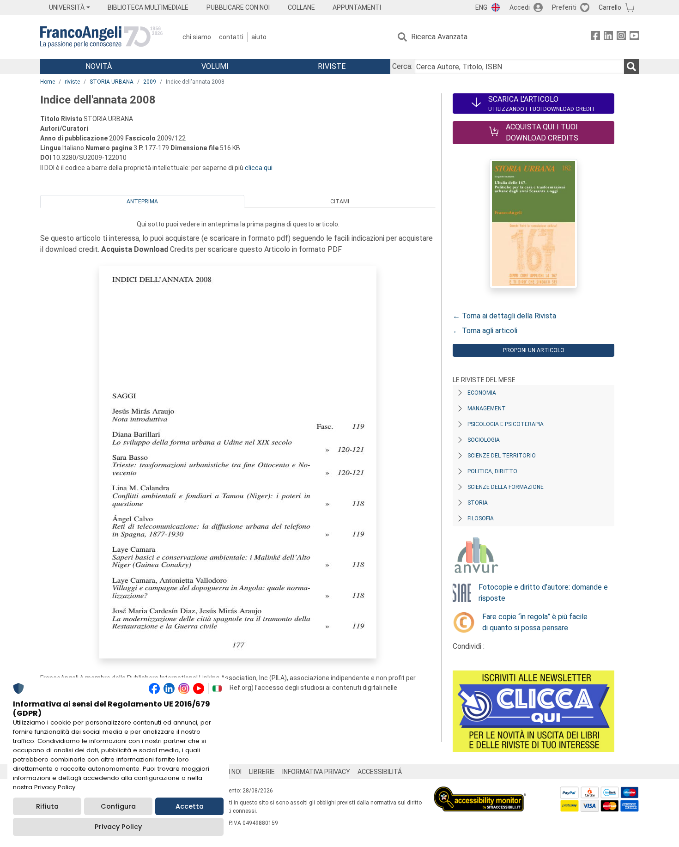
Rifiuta (47, 806)
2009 (149, 82)
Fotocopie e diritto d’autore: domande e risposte (543, 593)
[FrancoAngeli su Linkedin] (608, 37)
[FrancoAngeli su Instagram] (621, 37)
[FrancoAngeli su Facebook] (595, 37)
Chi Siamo (196, 37)
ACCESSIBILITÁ (380, 771)
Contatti (231, 37)
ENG (481, 7)
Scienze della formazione (505, 487)
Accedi (519, 7)
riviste (72, 82)
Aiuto (259, 37)
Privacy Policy (118, 826)
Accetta (190, 806)
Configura (118, 806)
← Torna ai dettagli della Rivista (504, 315)
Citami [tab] (339, 201)
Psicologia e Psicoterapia (505, 424)
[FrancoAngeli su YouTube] (634, 37)
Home (47, 82)
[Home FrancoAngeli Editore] (101, 37)
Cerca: (402, 66)
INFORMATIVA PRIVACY (316, 771)
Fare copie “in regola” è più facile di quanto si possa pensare (535, 622)
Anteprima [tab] (142, 201)
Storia (477, 503)
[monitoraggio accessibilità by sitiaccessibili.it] (480, 791)
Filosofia (480, 518)
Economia (481, 393)
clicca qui (259, 167)
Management (486, 408)
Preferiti (564, 7)
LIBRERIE (262, 771)
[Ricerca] (631, 66)
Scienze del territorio (501, 455)
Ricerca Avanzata (439, 36)
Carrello (610, 7)
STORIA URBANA (111, 82)
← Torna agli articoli (485, 330)
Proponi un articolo (533, 350)
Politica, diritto (492, 471)
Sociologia (483, 440)
